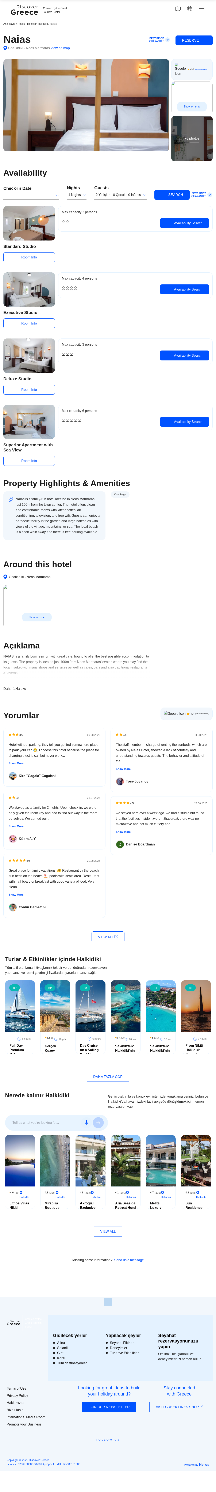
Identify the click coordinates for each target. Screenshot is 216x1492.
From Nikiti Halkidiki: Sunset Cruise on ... (194, 1052)
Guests (101, 187)
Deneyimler (118, 1348)
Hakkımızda (15, 1403)
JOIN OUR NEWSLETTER (109, 1407)
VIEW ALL (106, 937)
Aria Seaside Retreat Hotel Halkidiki (125, 1207)
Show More (16, 763)
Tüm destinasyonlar (72, 1363)
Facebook (89, 1449)
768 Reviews (201, 69)
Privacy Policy (17, 1395)
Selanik (63, 1348)
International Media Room (26, 1417)
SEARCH (175, 195)
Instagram (96, 1449)
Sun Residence (193, 1205)
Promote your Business (24, 1424)
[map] (178, 8)
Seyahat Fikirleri (122, 1343)
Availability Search (187, 223)
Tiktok (127, 1447)
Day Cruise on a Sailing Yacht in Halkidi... (89, 1052)
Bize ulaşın (15, 1410)
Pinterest (120, 1449)
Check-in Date (17, 188)
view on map (60, 48)
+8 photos (192, 138)
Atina (61, 1343)
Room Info (29, 257)
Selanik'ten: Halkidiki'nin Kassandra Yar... (160, 1052)
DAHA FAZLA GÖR (108, 1077)
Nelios (204, 1464)
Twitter (104, 1447)
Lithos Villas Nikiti (19, 1205)
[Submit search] (98, 1122)
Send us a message (129, 1260)
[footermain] (108, 1302)
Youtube (112, 1449)
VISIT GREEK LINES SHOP (178, 1407)
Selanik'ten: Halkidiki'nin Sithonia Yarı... (125, 1052)
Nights (73, 187)
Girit (60, 1353)
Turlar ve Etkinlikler (124, 1353)
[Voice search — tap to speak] (86, 1122)
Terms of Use (16, 1388)
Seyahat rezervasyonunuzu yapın (178, 1341)
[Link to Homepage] (25, 17)
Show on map (192, 106)
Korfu (61, 1358)
